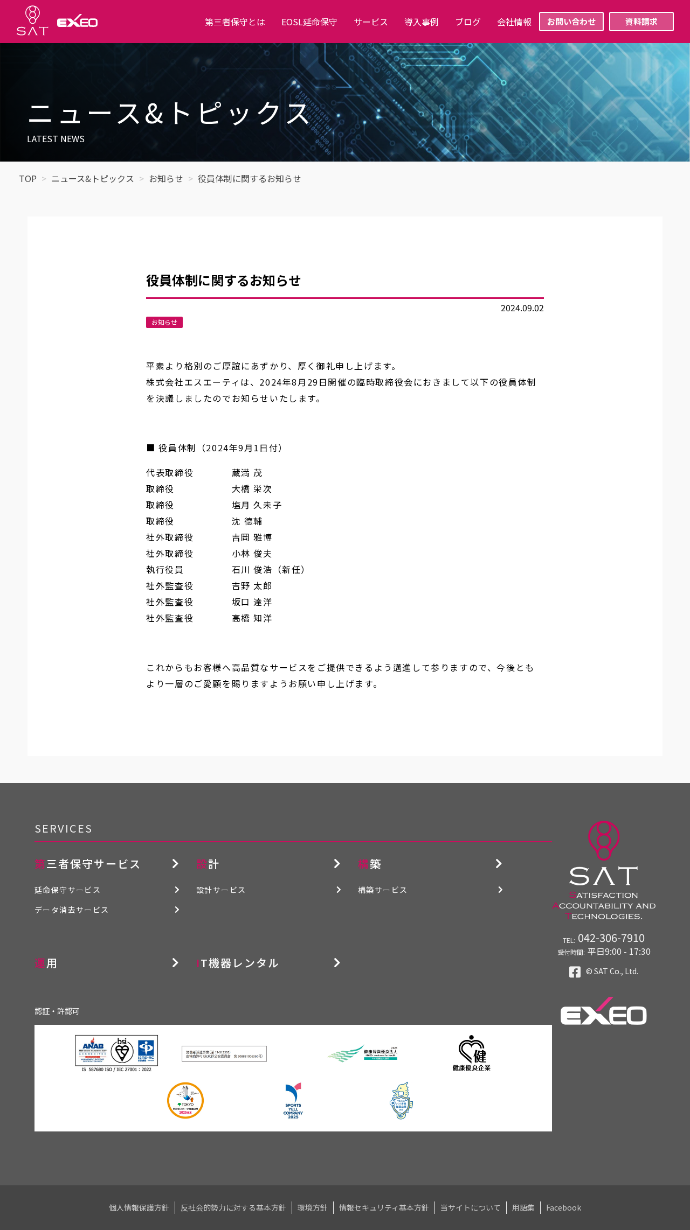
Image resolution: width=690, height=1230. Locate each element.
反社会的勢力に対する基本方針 (233, 1207)
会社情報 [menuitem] (514, 21)
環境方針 (313, 1207)
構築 (370, 863)
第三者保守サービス (87, 863)
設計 (208, 863)
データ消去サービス (71, 909)
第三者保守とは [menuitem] (235, 21)
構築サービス (383, 889)
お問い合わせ (571, 21)
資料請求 (641, 21)
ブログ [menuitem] (468, 21)
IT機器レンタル (238, 962)
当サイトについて (470, 1207)
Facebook (563, 1207)
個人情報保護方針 (139, 1207)
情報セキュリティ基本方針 (384, 1207)
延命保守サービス (67, 889)
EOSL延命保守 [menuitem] (309, 21)
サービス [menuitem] (371, 21)
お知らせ (164, 321)
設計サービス (221, 889)
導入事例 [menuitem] (421, 21)
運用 (46, 962)
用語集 (523, 1207)
